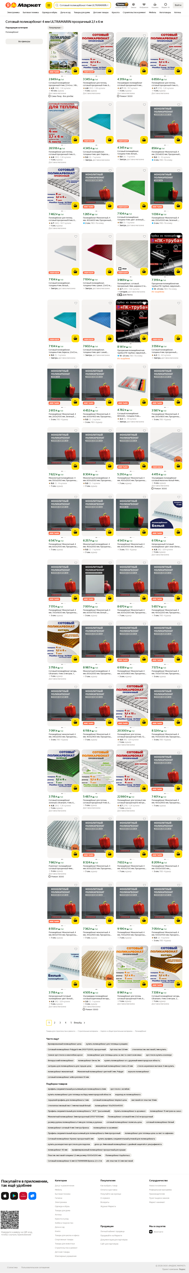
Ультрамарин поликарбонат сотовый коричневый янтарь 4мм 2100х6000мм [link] (96, 997)
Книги (57, 1231)
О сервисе (105, 1198)
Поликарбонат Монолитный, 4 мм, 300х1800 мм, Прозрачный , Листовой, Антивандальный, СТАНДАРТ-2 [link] (166, 415)
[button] (55, 27)
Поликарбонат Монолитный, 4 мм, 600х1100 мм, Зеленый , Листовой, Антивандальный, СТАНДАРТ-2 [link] (130, 545)
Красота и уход (61, 1219)
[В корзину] (75, 71)
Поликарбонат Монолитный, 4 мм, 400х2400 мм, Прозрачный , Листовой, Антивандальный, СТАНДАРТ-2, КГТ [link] (97, 735)
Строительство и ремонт (66, 1248)
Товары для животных (65, 1244)
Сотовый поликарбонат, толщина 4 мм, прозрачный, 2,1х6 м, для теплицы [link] (164, 351)
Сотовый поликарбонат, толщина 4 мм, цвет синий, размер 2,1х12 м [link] (95, 351)
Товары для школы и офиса (67, 1235)
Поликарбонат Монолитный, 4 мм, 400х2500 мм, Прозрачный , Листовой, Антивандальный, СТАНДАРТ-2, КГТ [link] (131, 479)
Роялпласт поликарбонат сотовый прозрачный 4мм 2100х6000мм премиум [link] (60, 867)
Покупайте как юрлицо (110, 1194)
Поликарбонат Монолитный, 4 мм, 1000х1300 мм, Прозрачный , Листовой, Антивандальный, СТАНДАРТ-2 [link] (166, 867)
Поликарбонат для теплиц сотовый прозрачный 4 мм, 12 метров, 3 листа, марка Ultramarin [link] (130, 735)
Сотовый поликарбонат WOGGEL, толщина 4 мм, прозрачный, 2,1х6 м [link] (128, 414)
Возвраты (104, 1202)
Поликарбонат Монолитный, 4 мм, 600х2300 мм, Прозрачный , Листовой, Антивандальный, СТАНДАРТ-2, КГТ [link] (131, 611)
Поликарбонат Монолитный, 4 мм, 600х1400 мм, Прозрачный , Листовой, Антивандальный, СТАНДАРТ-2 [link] (97, 415)
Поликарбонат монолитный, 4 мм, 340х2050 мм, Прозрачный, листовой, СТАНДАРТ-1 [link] (63, 735)
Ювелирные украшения (65, 1256)
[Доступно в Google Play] (14, 1199)
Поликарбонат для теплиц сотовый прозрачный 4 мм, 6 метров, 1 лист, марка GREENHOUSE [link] (96, 801)
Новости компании (157, 1186)
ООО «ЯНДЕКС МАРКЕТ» (174, 1266)
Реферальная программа (160, 1190)
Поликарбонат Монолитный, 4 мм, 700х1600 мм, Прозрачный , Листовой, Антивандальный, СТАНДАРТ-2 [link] (63, 611)
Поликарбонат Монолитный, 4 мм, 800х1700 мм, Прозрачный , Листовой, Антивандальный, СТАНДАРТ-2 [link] (63, 933)
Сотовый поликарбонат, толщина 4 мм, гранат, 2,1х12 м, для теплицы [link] (96, 284)
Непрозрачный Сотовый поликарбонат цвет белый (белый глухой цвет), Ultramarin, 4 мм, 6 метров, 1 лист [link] (63, 997)
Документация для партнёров (114, 1240)
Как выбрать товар (108, 1186)
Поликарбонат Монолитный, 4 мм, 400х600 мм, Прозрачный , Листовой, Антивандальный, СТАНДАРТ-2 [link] (97, 219)
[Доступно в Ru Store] (32, 1199)
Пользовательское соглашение (35, 1267)
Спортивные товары (64, 1239)
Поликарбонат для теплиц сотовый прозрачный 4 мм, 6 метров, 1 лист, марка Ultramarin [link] (97, 84)
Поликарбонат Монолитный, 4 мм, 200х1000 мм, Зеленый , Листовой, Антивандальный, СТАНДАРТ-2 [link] (165, 219)
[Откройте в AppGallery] (23, 1199)
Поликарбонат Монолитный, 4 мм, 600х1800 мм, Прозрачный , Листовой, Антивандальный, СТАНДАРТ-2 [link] (131, 672)
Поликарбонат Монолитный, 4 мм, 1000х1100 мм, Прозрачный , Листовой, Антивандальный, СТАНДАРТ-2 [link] (166, 933)
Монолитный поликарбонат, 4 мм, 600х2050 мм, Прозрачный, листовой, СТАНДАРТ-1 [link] (97, 479)
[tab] (13, 12)
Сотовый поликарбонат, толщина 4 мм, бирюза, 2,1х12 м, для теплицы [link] (63, 351)
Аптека (58, 1215)
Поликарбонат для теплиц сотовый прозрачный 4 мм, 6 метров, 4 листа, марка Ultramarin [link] (62, 153)
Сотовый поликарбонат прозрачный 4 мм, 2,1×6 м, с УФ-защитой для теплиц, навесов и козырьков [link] (63, 84)
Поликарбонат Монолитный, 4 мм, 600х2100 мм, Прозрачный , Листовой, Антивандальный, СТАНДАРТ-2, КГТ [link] (63, 545)
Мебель (58, 1190)
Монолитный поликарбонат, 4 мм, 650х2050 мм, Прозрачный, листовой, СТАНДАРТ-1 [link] (97, 672)
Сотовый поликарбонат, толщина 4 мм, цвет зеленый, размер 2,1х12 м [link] (130, 218)
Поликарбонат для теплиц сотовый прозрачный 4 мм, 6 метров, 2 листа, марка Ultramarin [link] (165, 84)
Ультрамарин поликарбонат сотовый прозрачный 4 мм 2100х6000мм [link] (129, 84)
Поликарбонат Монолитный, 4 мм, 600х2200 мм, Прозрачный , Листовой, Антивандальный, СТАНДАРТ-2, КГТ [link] (97, 867)
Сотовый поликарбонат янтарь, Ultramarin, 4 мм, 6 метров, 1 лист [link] (63, 672)
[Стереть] (108, 5)
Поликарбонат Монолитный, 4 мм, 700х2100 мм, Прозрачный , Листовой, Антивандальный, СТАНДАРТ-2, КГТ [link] (132, 933)
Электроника (61, 1202)
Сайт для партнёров (109, 1244)
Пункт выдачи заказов (159, 1198)
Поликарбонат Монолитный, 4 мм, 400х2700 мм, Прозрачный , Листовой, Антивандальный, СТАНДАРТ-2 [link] (131, 867)
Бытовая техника (62, 1194)
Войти (178, 5)
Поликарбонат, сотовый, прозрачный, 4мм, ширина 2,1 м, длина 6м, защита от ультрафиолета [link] (131, 284)
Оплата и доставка (108, 1190)
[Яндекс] (182, 1269)
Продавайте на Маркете (111, 1235)
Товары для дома (62, 1210)
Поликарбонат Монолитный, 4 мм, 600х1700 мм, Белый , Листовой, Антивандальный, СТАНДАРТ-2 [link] (96, 611)
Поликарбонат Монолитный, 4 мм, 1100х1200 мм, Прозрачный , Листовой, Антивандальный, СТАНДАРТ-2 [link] (166, 735)
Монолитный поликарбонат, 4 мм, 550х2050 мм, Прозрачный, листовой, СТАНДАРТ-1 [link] (63, 479)
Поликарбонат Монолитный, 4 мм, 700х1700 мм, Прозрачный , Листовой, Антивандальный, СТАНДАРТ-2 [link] (166, 672)
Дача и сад (59, 1227)
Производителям (157, 1194)
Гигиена (58, 1198)
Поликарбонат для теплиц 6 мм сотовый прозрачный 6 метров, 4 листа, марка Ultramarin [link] (131, 801)
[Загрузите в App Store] (5, 1199)
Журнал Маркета (108, 1206)
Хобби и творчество (64, 1223)
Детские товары (62, 1252)
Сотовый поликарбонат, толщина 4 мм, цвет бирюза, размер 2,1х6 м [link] (95, 153)
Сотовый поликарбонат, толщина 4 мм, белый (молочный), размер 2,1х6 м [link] (129, 152)
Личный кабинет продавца (112, 1231)
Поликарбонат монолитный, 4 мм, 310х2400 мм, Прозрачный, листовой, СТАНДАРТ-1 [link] (97, 933)
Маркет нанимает (157, 1202)
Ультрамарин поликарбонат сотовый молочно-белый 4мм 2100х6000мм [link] (165, 479)
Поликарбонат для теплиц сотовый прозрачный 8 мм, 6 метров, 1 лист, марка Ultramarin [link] (63, 219)
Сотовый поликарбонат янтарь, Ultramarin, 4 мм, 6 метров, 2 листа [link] (166, 997)
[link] (64, 1044)
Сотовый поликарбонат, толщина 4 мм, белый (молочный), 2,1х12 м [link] (59, 284)
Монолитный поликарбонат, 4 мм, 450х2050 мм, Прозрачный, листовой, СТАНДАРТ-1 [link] (97, 545)
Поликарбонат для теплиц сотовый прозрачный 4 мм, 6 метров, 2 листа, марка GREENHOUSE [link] (130, 997)
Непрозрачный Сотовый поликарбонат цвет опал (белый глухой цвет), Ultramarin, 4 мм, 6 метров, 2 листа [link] (166, 545)
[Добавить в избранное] (76, 36)
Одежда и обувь (62, 1206)
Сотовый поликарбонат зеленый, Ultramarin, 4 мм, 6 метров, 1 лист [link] (61, 801)
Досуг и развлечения (64, 1186)
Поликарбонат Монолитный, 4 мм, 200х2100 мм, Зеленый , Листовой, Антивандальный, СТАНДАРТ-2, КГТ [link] (62, 415)
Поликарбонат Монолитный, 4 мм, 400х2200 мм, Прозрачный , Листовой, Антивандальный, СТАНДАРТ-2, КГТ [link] (166, 611)
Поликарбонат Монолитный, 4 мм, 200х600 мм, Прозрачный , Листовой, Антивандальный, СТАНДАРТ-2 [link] (166, 153)
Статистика (12, 1267)
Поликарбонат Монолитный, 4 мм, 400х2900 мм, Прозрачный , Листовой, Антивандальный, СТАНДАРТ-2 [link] (166, 801)
